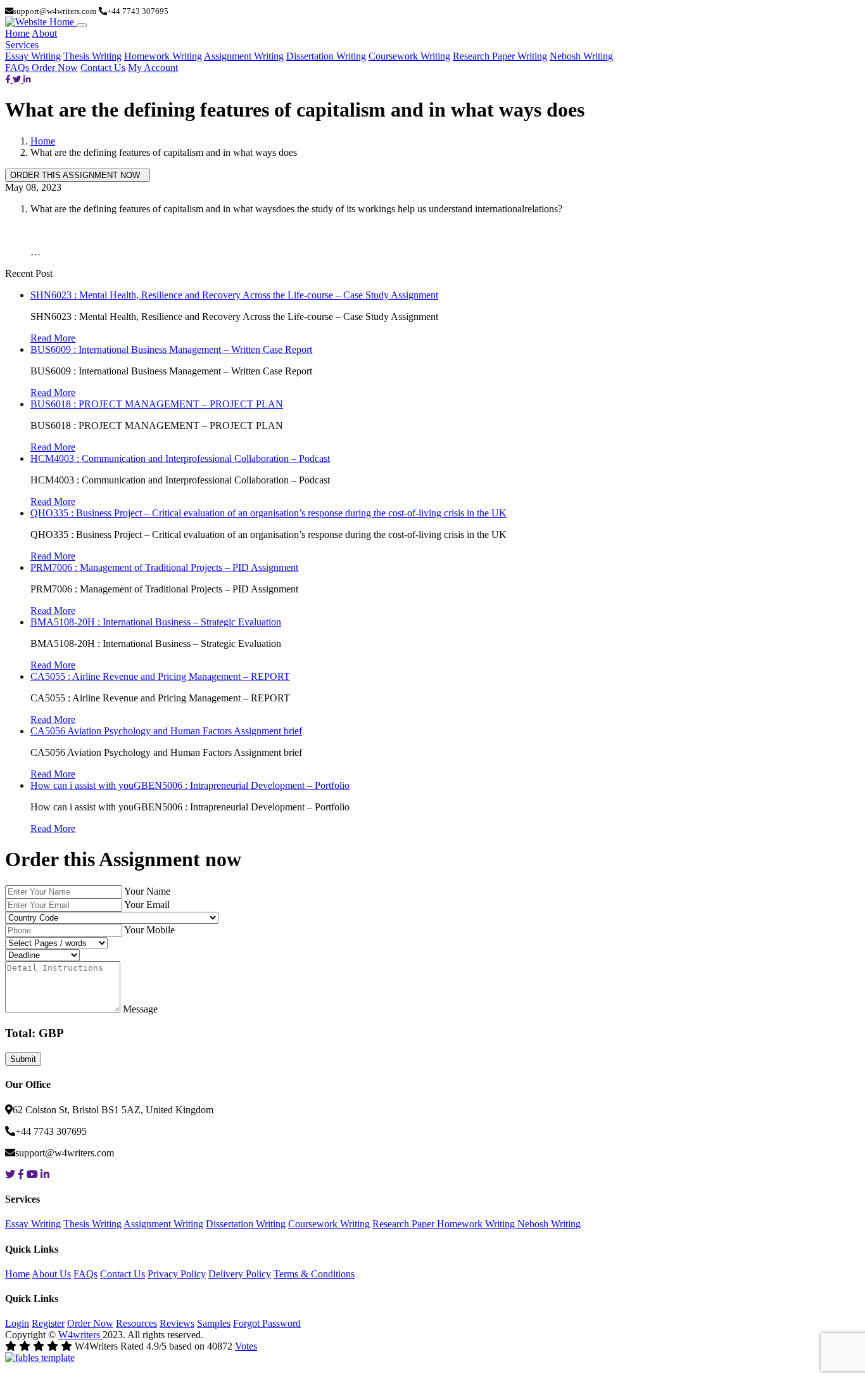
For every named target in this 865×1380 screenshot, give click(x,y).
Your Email (147, 904)
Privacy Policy (177, 1273)
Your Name (147, 891)
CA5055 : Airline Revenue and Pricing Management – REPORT (160, 676)
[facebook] (9, 78)
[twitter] (18, 78)
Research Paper (404, 1223)
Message (140, 1009)
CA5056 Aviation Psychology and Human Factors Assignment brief (166, 730)
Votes (246, 1346)
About (44, 33)
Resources (136, 1323)
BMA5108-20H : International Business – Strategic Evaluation (155, 622)
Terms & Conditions (314, 1273)
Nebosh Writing (581, 56)
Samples (213, 1323)
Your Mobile (149, 929)
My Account (153, 67)
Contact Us (102, 67)
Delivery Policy (239, 1273)
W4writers (80, 1334)
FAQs (18, 67)
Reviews (177, 1323)
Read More (52, 338)
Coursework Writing (409, 56)
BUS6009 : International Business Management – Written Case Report (171, 349)
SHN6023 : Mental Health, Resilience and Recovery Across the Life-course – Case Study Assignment (234, 295)
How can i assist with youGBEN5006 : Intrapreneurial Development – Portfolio (190, 785)
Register (48, 1323)
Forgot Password (267, 1323)
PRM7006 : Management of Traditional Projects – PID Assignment (164, 567)
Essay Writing (33, 56)
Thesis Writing (92, 56)
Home (17, 33)
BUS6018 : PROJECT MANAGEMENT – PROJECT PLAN (156, 404)
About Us (51, 1273)
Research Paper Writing (500, 56)
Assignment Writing (244, 56)
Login (17, 1323)
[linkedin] (27, 78)
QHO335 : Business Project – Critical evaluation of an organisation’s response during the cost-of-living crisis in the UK (268, 513)
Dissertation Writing (326, 56)
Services (22, 44)
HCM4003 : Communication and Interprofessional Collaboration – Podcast (180, 458)
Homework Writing (163, 56)
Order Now (55, 67)
